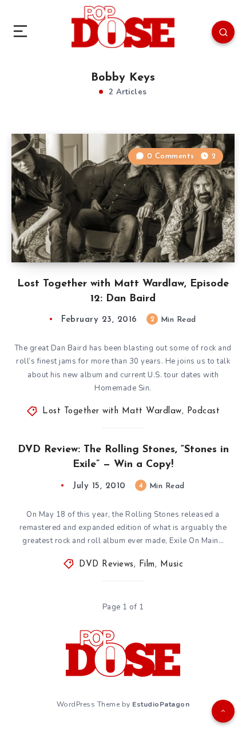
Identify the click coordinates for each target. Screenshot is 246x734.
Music (172, 564)
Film (147, 564)
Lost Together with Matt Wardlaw (112, 411)
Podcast (203, 411)
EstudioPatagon (160, 704)
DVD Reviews (106, 564)
